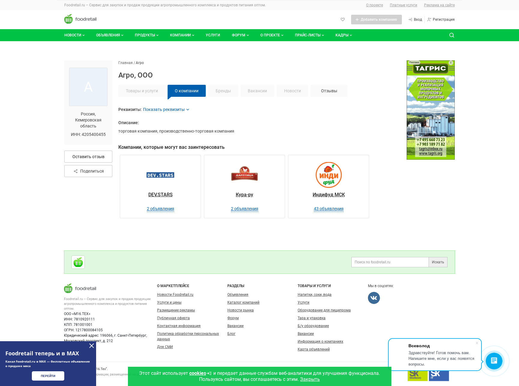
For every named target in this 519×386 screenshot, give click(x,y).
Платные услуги (403, 5)
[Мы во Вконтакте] (374, 298)
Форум (238, 35)
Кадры (341, 35)
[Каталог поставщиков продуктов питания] (78, 262)
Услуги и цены (169, 302)
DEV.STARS (160, 195)
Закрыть (310, 379)
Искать (438, 262)
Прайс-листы (307, 35)
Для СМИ (165, 347)
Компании (180, 35)
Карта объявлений (314, 349)
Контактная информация (179, 326)
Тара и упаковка (312, 318)
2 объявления (160, 208)
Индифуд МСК (329, 195)
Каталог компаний (243, 302)
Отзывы (329, 90)
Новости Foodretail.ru (175, 295)
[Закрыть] (92, 346)
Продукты (145, 35)
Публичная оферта (173, 318)
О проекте (374, 5)
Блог (231, 334)
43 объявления (329, 208)
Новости (72, 35)
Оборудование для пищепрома (324, 310)
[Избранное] (342, 19)
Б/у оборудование (313, 326)
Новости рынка (240, 310)
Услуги (213, 35)
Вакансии (235, 326)
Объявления (108, 35)
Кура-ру (244, 195)
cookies (197, 373)
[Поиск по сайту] (452, 35)
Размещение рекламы (176, 310)
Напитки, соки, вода (315, 295)
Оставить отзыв (88, 156)
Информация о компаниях (320, 341)
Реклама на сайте (439, 5)
